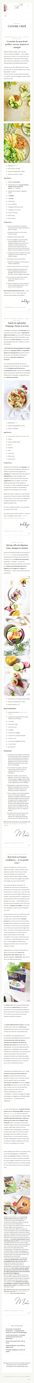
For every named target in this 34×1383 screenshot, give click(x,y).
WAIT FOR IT (17, 320)
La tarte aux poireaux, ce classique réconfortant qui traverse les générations (15, 1336)
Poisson (13, 542)
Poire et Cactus (21, 307)
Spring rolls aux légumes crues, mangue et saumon (17, 546)
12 (28, 1313)
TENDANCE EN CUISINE (20, 854)
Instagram (14, 293)
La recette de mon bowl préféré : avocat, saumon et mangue (17, 44)
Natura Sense (10, 1113)
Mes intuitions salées (11, 37)
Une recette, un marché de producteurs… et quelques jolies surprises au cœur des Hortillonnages (16, 1330)
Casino (14, 188)
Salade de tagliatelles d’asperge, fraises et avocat (17, 324)
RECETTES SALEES (17, 38)
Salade (27, 318)
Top (28, 1379)
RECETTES (26, 37)
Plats (20, 37)
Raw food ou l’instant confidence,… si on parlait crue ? (17, 859)
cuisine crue (8, 555)
